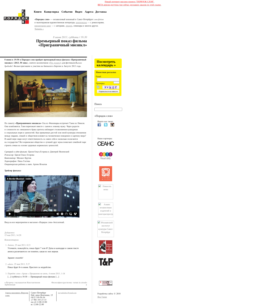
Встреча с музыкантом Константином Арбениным (22, 283)
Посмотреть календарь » (106, 63)
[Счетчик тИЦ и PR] (107, 284)
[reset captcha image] (98, 87)
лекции (69, 25)
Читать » (39, 28)
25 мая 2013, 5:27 (22, 264)
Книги (38, 11)
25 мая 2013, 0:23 (22, 245)
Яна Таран (102, 296)
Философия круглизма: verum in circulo (69, 282)
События (67, 11)
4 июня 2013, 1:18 (57, 273)
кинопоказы (81, 22)
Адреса (89, 11)
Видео (78, 11)
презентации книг (42, 25)
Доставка (101, 11)
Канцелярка (51, 11)
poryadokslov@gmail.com (67, 293)
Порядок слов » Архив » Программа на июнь (28, 273)
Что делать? (55, 62)
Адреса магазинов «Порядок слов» (16, 294)
